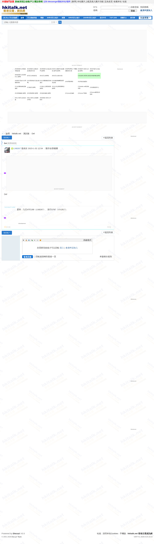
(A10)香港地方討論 (32, 80)
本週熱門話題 (8, 1)
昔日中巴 (103, 18)
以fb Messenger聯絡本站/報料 (57, 1)
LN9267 (17, 148)
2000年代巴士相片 (89, 18)
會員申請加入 (146, 10)
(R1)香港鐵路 (18, 93)
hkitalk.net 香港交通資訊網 (2, 133)
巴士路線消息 (32, 18)
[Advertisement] (77, 46)
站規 (125, 1)
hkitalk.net (16, 133)
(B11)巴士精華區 (44, 75)
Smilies (40, 240)
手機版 (123, 533)
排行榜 (132, 18)
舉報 (109, 227)
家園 (63, 18)
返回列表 (109, 138)
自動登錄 (135, 7)
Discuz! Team (16, 537)
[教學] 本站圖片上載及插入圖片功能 (87, 1)
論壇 (22, 18)
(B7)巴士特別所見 (32, 75)
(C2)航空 (29, 87)
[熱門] (55, 70)
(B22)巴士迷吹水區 (57, 75)
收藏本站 (118, 1)
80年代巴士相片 (52, 18)
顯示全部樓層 (52, 148)
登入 (62, 248)
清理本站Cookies (110, 533)
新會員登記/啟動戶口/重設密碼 (29, 1)
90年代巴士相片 (74, 18)
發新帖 (6, 137)
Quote (35, 240)
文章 (53, 22)
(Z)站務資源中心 (94, 87)
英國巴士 (123, 18)
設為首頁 (109, 1)
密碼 (95, 10)
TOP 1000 (113, 18)
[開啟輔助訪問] (151, 2)
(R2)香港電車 (30, 93)
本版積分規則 (106, 256)
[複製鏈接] (12, 143)
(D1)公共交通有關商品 (58, 86)
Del (33, 133)
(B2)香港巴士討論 (45, 69)
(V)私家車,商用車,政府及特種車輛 (87, 75)
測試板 (26, 133)
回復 (9, 227)
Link (32, 240)
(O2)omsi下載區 (82, 93)
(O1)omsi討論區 (69, 93)
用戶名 (95, 7)
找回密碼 (144, 7)
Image (29, 240)
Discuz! (16, 533)
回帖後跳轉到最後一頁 (46, 256)
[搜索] (60, 22)
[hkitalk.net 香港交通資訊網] (15, 9)
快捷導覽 (144, 18)
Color (26, 240)
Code (37, 240)
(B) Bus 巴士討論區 (10, 18)
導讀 (42, 18)
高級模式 (87, 240)
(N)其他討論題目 (82, 81)
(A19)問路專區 (69, 81)
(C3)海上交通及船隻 (45, 86)
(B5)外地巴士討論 (95, 69)
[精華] (43, 70)
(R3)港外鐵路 (43, 93)
